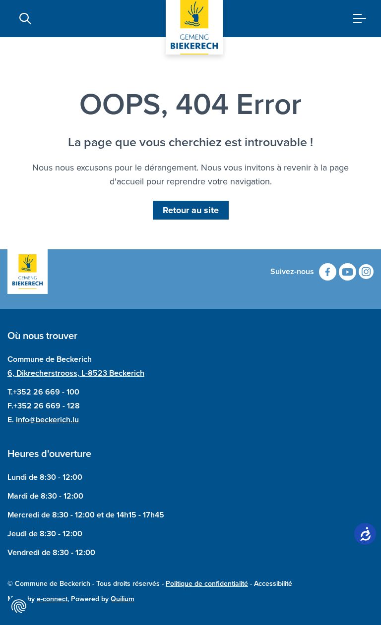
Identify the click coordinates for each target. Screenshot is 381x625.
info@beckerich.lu (47, 419)
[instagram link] (366, 271)
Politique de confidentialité (207, 583)
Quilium (122, 599)
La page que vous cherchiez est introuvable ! (190, 142)
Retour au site (191, 210)
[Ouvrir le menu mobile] (356, 18)
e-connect (52, 599)
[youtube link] (347, 272)
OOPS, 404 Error (190, 104)
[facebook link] (327, 272)
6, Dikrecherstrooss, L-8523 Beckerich (75, 373)
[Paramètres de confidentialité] (18, 606)
